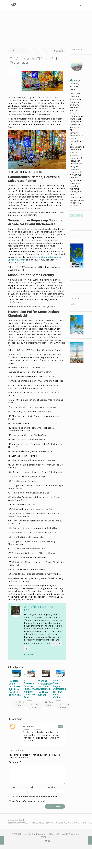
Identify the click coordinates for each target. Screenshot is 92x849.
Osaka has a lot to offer (27, 354)
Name (12, 787)
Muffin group (38, 834)
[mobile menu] (73, 5)
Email (31, 787)
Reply (60, 726)
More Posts (29, 654)
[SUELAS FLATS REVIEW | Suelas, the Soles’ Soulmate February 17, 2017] (90, 840)
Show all (60, 51)
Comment (15, 762)
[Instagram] (49, 841)
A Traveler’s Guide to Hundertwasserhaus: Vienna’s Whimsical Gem (35, 689)
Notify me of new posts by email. (29, 801)
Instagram (75, 205)
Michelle (26, 726)
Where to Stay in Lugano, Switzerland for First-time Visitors (59, 689)
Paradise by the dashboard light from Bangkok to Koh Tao (15, 687)
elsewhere (45, 643)
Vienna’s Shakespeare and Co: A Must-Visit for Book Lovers (45, 687)
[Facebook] (43, 841)
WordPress (46, 837)
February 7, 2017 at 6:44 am (32, 729)
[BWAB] (13, 5)
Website (50, 787)
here (72, 186)
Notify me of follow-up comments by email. (34, 797)
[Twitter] (46, 841)
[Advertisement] (46, 27)
